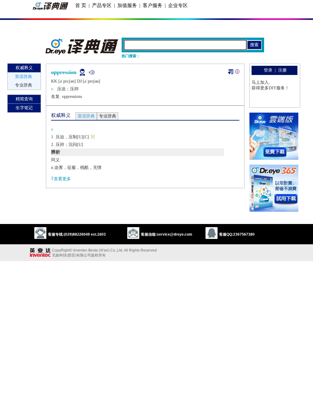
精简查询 (24, 99)
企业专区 (178, 5)
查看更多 (62, 179)
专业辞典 (23, 85)
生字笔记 (24, 108)
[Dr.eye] (82, 53)
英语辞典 (23, 76)
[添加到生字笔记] (230, 71)
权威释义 (24, 67)
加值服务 (127, 5)
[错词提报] (237, 72)
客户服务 (152, 5)
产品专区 (102, 5)
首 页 (81, 5)
